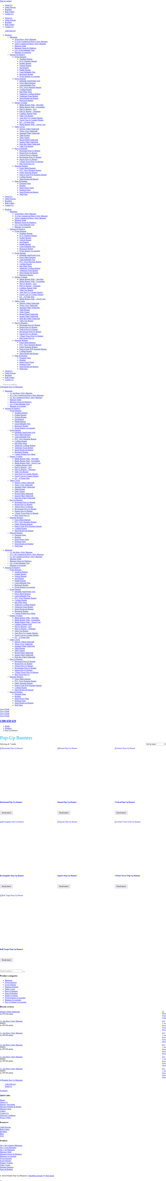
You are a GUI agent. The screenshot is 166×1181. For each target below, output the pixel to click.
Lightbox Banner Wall (28, 114)
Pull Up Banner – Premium (29, 111)
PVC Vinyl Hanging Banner (30, 87)
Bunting (22, 186)
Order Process (10, 7)
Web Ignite (50, 1176)
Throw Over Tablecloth (28, 131)
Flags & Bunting (21, 181)
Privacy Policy (5, 1118)
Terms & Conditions (8, 1115)
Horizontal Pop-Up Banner (29, 151)
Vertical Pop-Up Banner (28, 155)
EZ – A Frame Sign (26, 122)
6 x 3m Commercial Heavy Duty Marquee (26, 397)
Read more (6, 813)
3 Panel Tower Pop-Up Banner (31, 162)
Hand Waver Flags (26, 188)
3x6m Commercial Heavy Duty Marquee (30, 44)
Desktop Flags (25, 190)
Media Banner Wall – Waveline (31, 105)
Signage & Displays (17, 55)
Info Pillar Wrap (25, 92)
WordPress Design (35, 1176)
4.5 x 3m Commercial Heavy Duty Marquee (27, 395)
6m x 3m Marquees (7, 1150)
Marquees (13, 37)
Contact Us (9, 14)
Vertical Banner (25, 66)
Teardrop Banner (25, 59)
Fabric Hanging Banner (28, 173)
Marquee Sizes (5, 1109)
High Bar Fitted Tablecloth (29, 144)
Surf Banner (24, 68)
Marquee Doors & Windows (25, 48)
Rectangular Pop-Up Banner (30, 157)
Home (2, 1100)
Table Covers (20, 127)
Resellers (8, 9)
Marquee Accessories (23, 52)
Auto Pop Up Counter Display (31, 118)
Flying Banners (20, 57)
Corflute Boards (25, 90)
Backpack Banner (26, 74)
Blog (2, 1134)
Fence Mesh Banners (27, 83)
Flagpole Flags (25, 183)
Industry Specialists (7, 1104)
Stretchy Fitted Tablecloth (29, 129)
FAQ (2, 1136)
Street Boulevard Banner (28, 98)
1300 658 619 (8, 721)
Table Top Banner (26, 116)
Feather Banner (25, 63)
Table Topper (24, 138)
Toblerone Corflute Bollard (29, 94)
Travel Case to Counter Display (31, 120)
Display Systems (21, 103)
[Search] (24, 971)
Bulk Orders (9, 12)
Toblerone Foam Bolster (28, 96)
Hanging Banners (21, 166)
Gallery (3, 1111)
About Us (8, 5)
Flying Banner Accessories (29, 76)
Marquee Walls (20, 46)
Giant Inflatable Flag (27, 72)
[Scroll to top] (1, 1180)
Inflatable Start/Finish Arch (29, 81)
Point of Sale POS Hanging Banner (33, 175)
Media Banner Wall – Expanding (32, 107)
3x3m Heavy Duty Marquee (25, 39)
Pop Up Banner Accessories (15, 1002)
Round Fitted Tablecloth (28, 140)
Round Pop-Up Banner (28, 153)
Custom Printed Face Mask (25, 454)
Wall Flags (23, 194)
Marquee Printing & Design (10, 1107)
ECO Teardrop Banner (28, 61)
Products (8, 35)
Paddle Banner (25, 70)
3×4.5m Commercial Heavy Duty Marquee (31, 42)
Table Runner (24, 135)
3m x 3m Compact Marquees (11, 1145)
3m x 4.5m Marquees (8, 1148)
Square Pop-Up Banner (28, 159)
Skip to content (6, 1)
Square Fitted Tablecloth (28, 142)
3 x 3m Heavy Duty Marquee (21, 393)
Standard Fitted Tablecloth (29, 133)
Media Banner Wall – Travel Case (32, 124)
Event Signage (20, 79)
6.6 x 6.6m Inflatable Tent (24, 50)
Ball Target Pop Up (26, 164)
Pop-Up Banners (21, 148)
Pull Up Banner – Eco (27, 109)
